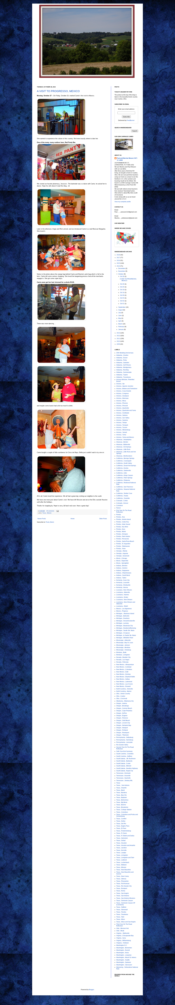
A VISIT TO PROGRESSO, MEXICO (58, 91)
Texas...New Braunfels (123, 870)
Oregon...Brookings (122, 706)
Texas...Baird (120, 790)
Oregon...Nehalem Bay (123, 725)
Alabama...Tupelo (122, 375)
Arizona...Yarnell (121, 432)
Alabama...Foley (121, 360)
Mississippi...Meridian (123, 647)
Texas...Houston (121, 843)
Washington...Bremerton (124, 948)
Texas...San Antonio (122, 896)
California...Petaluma (123, 480)
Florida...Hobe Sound (123, 524)
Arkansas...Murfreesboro (124, 456)
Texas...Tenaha (121, 912)
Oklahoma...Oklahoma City (125, 701)
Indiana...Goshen (121, 568)
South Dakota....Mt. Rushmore (126, 758)
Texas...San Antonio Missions (125, 898)
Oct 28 (122, 276)
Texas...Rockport (121, 888)
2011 (118, 338)
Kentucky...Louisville (122, 582)
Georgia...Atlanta (121, 551)
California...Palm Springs (124, 478)
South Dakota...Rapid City (124, 771)
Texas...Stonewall (122, 909)
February (121, 326)
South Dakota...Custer (123, 763)
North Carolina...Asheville (124, 689)
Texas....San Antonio (122, 785)
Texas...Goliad (120, 840)
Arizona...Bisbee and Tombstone (126, 388)
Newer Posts (42, 518)
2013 (118, 333)
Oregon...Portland (122, 730)
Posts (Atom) (50, 522)
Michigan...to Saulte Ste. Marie (126, 635)
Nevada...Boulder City (123, 657)
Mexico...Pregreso (122, 611)
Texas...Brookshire (122, 807)
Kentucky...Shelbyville (123, 585)
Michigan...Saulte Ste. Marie (125, 630)
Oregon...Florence (122, 718)
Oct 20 (122, 287)
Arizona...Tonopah (122, 425)
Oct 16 (122, 292)
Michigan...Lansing (122, 623)
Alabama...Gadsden (122, 362)
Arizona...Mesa (121, 401)
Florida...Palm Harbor (123, 536)
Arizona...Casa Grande (123, 391)
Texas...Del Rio (121, 823)
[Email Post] (57, 511)
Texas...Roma (120, 891)
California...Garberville (123, 470)
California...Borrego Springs (125, 458)
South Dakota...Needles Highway (127, 768)
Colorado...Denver (122, 503)
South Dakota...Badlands (124, 761)
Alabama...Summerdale (124, 372)
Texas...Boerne (121, 805)
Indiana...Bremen (121, 565)
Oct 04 (122, 298)
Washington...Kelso (122, 953)
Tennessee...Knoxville (123, 775)
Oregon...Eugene (121, 715)
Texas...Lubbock (121, 860)
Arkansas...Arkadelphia (123, 439)
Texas (118, 783)
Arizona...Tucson (121, 427)
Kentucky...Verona (122, 587)
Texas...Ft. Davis (121, 833)
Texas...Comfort (121, 819)
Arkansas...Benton (122, 442)
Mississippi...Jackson (123, 645)
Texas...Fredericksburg (123, 831)
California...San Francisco (124, 487)
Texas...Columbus (122, 812)
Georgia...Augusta (122, 553)
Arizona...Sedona (122, 415)
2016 (118, 260)
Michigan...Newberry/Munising (126, 628)
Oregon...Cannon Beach (124, 708)
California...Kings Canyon (124, 475)
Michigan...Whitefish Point (124, 638)
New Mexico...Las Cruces (124, 684)
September (122, 307)
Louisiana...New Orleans (124, 599)
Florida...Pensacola (122, 539)
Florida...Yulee (121, 548)
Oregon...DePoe (121, 713)
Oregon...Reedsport (122, 732)
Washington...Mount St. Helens (126, 957)
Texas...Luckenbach (122, 862)
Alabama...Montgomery (123, 367)
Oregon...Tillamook (122, 735)
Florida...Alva (120, 517)
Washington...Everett (123, 950)
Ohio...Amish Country (123, 693)
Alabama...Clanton (122, 355)
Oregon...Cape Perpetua (124, 711)
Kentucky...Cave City (123, 580)
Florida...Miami (121, 531)
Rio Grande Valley (122, 745)
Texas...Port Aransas (122, 883)
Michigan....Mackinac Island (125, 613)
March (120, 324)
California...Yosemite (123, 498)
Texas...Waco (120, 919)
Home (73, 518)
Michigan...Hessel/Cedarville (125, 621)
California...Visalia (122, 496)
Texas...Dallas (120, 821)
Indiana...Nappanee (122, 570)
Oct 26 (122, 284)
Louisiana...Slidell (122, 606)
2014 (118, 266)
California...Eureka (122, 468)
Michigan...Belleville (122, 616)
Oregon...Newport (122, 728)
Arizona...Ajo (120, 384)
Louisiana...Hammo (122, 595)
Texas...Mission (46, 513)
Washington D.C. (121, 945)
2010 (118, 341)
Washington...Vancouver (124, 965)
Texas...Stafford (121, 907)
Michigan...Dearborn (123, 618)
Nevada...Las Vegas (122, 660)
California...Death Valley (124, 463)
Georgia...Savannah (122, 556)
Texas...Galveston (122, 838)
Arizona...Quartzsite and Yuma (126, 410)
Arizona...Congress (122, 393)
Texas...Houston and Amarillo (125, 845)
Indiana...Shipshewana (123, 573)
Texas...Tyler (120, 917)
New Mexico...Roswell (123, 686)
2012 (118, 336)
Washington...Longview (123, 955)
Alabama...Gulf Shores (123, 365)
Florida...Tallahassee (123, 546)
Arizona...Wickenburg (123, 430)
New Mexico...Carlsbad (123, 667)
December (121, 268)
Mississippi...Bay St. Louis (124, 642)
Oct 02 (122, 301)
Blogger (91, 989)
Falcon (118, 508)
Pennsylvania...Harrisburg (124, 740)
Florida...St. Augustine (123, 544)
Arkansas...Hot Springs (123, 447)
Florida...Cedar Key (122, 522)
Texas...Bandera (121, 792)
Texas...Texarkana (122, 914)
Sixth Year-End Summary (124, 751)
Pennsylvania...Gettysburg (124, 737)
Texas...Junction (121, 848)
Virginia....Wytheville (122, 933)
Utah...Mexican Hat (122, 928)
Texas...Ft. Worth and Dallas (125, 836)
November (121, 271)
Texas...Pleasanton (122, 881)
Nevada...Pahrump (122, 662)
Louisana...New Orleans (124, 590)
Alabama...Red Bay (122, 370)
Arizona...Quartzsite (122, 408)
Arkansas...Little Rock (123, 449)
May (119, 318)
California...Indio (121, 473)
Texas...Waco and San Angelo (126, 922)
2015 (118, 263)
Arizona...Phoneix (122, 403)
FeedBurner (131, 120)
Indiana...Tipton (121, 578)
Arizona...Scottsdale (122, 413)
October (121, 274)
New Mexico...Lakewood (124, 681)
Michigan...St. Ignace (123, 633)
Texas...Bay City (121, 795)
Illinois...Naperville (122, 561)
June (120, 315)
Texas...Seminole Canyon (124, 900)
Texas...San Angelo (122, 893)
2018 (118, 255)
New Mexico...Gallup (123, 679)
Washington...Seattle (123, 960)
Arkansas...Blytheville (123, 444)
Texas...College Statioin (124, 809)
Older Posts (103, 518)
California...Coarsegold (123, 461)
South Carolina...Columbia (124, 754)
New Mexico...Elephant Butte (125, 677)
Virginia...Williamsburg (123, 940)
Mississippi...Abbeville (123, 640)
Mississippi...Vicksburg (123, 650)
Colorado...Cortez (122, 500)
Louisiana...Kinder (122, 597)
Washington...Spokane (123, 962)
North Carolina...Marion (123, 691)
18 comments (50, 511)
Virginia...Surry (121, 938)
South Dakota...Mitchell (123, 766)
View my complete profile (123, 202)
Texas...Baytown (121, 797)
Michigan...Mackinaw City (124, 626)
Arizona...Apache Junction (124, 386)
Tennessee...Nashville (123, 778)
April (120, 321)
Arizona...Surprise (122, 420)
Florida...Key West (122, 527)
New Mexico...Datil (122, 672)
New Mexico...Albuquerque (125, 664)
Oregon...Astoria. (121, 703)
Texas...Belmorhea (122, 800)
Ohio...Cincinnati (121, 698)
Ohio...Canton (120, 696)
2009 (118, 344)
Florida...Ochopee (122, 534)
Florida (118, 514)
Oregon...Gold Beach (123, 720)
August (120, 310)
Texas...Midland (121, 865)
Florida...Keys (120, 529)
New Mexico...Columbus (124, 669)
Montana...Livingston (123, 655)
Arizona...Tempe (121, 422)
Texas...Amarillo (121, 788)
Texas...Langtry (121, 852)
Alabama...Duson (122, 358)
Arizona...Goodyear (122, 396)
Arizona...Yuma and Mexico (125, 437)
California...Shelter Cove (124, 493)
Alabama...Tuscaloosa (123, 377)
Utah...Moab (120, 931)
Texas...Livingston (122, 855)
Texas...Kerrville (121, 850)
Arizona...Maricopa (122, 398)
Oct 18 (122, 289)
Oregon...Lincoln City (123, 723)
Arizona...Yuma (121, 435)
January (121, 329)
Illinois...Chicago (121, 558)
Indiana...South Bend (123, 575)
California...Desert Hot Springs (126, 465)
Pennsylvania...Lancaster (124, 742)
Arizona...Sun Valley (122, 418)
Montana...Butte (121, 652)
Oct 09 (122, 295)
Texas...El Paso (121, 828)
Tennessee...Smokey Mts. (124, 780)
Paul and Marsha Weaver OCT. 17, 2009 (127, 159)
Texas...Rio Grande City (124, 886)
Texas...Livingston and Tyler (125, 857)
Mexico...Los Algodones (124, 608)
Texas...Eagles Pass (122, 826)
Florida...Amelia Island (123, 519)
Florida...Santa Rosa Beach (125, 541)
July (119, 313)
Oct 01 (122, 303)
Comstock (119, 505)
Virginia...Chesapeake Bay (125, 935)
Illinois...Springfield (122, 563)
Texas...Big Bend (121, 802)
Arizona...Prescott (122, 405)
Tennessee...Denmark (123, 773)
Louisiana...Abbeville (123, 592)
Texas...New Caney (122, 876)
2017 (118, 257)
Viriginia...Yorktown (122, 943)
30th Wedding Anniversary (124, 353)
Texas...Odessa (121, 879)
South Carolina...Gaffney (124, 756)
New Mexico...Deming (123, 674)
